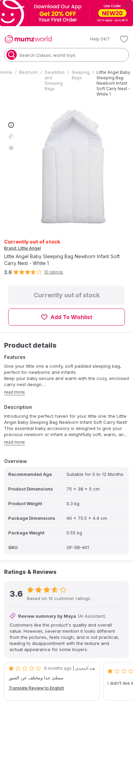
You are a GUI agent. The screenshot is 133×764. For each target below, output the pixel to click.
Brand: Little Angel (22, 248)
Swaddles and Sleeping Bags (55, 80)
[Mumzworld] (28, 39)
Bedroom (28, 72)
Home (6, 72)
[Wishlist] (124, 39)
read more (14, 392)
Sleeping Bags (81, 75)
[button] (95, 39)
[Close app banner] (127, 5)
